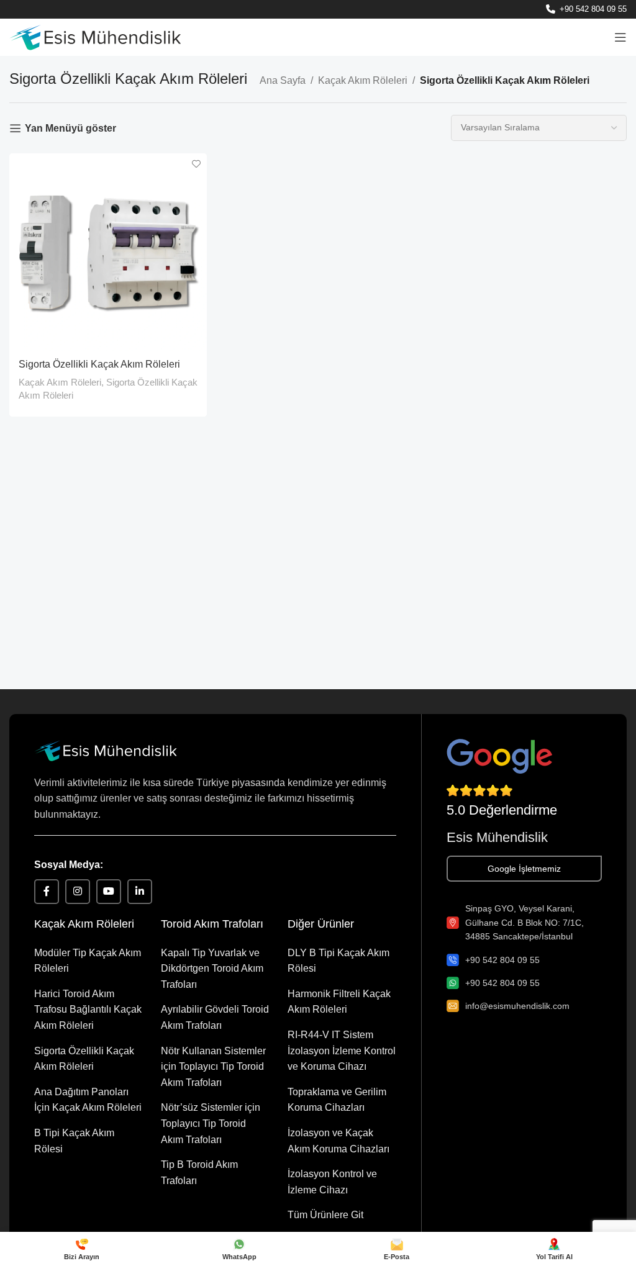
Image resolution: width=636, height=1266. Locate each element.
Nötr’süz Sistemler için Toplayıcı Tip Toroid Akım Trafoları (210, 1123)
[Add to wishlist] (196, 164)
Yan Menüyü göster (70, 128)
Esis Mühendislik (497, 837)
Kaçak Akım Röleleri (362, 80)
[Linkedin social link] (139, 891)
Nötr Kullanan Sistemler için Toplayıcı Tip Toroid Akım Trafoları (213, 1067)
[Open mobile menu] (620, 37)
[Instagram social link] (77, 891)
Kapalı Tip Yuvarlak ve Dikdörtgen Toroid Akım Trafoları (212, 968)
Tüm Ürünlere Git (325, 1214)
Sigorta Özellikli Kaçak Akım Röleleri (99, 364)
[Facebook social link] (46, 891)
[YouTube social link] (108, 891)
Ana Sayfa (283, 80)
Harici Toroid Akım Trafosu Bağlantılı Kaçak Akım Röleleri (88, 1009)
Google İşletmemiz (524, 869)
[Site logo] (95, 36)
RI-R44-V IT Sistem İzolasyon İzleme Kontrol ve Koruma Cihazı (342, 1050)
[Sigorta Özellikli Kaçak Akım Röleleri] (108, 252)
